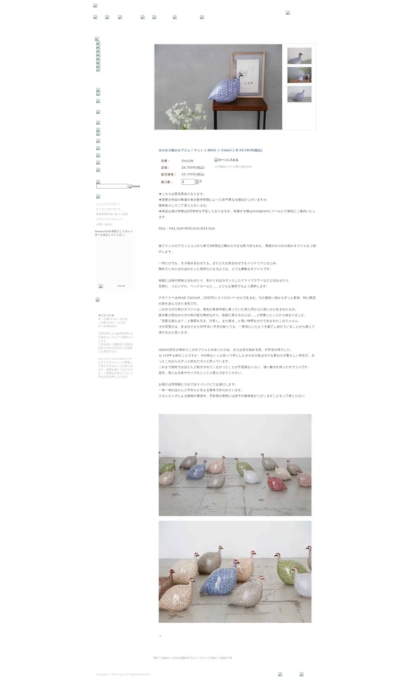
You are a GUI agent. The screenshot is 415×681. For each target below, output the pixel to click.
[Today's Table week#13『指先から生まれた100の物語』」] (120, 159)
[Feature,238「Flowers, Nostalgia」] (120, 173)
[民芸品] (102, 54)
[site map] (287, 674)
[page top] (309, 674)
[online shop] (129, 17)
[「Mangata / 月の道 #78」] (115, 130)
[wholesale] (210, 17)
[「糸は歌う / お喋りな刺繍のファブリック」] (120, 151)
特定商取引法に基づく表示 (112, 214)
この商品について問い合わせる (233, 166)
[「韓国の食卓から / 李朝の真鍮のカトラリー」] (120, 137)
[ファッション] (106, 62)
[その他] (102, 69)
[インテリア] (105, 50)
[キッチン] (103, 42)
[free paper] (163, 17)
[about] (111, 17)
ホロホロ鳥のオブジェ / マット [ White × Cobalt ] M (202, 657)
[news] (99, 17)
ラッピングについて (108, 209)
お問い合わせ (104, 224)
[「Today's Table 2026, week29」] (120, 126)
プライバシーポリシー (109, 219)
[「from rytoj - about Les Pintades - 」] (120, 97)
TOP (155, 657)
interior (165, 657)
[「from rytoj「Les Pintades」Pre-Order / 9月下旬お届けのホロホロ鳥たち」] (120, 108)
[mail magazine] (186, 17)
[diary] (147, 17)
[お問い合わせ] (304, 13)
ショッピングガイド (108, 204)
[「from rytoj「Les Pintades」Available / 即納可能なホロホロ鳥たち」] (120, 119)
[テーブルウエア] (107, 46)
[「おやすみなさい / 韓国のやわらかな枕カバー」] (120, 144)
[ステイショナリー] (109, 58)
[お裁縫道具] (105, 65)
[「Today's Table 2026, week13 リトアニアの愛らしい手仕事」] (120, 166)
